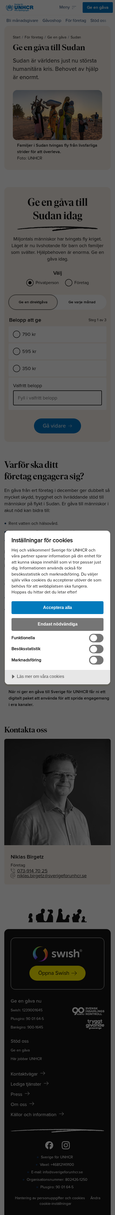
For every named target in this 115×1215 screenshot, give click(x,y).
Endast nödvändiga (58, 624)
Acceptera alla (57, 607)
